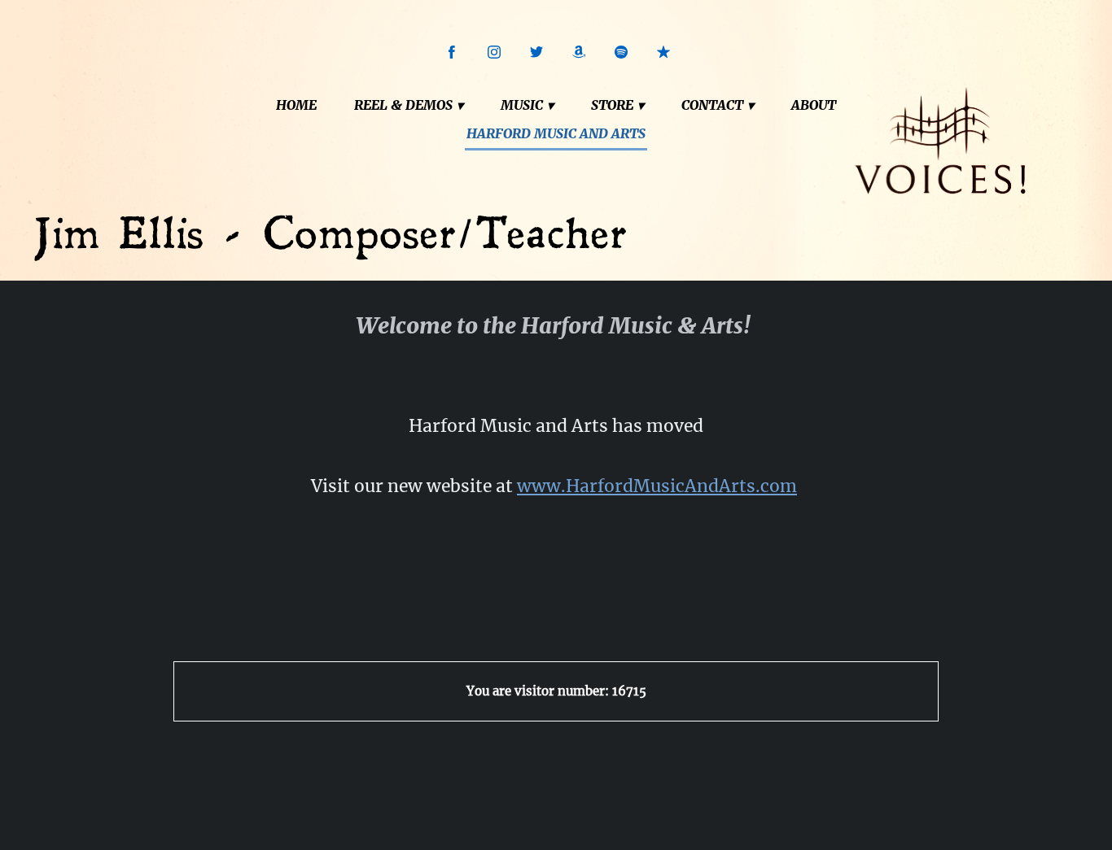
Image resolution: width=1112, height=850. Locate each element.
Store (612, 105)
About (813, 105)
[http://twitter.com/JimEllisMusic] (536, 52)
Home (296, 105)
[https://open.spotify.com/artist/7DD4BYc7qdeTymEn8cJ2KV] (621, 52)
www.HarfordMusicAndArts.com (657, 486)
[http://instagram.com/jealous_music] (494, 52)
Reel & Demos (403, 105)
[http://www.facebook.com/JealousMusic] (451, 52)
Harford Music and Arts (556, 133)
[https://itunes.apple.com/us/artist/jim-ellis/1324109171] (663, 52)
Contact (712, 105)
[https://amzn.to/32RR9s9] (578, 52)
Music (522, 105)
